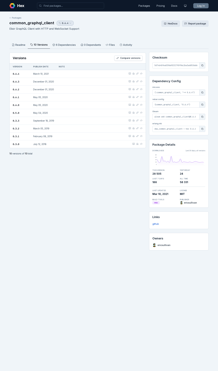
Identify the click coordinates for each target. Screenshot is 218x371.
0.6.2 (16, 89)
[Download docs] (133, 73)
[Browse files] (141, 73)
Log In (201, 5)
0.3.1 (16, 136)
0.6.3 (16, 81)
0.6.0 (16, 105)
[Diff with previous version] (137, 73)
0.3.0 (16, 144)
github (155, 224)
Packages (144, 5)
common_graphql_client (31, 23)
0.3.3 (16, 120)
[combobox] (70, 6)
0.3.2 (16, 128)
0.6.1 (16, 97)
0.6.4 (16, 73)
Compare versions (130, 58)
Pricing (160, 5)
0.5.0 (16, 112)
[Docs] (129, 73)
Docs (174, 5)
